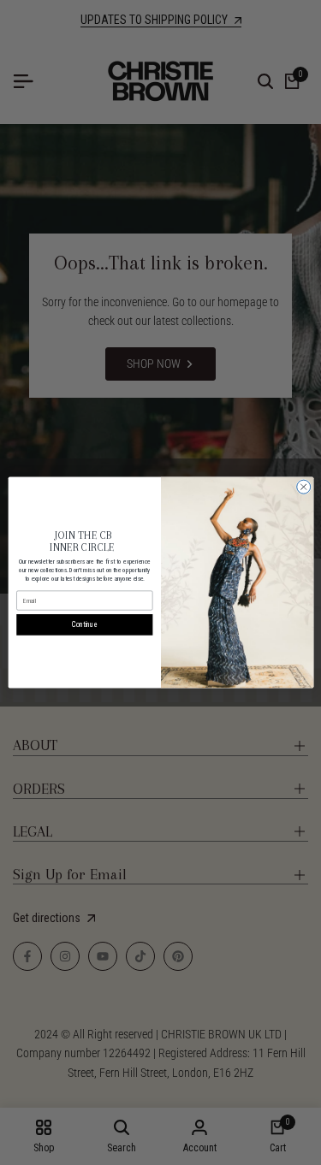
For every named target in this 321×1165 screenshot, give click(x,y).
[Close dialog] (303, 487)
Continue (84, 624)
